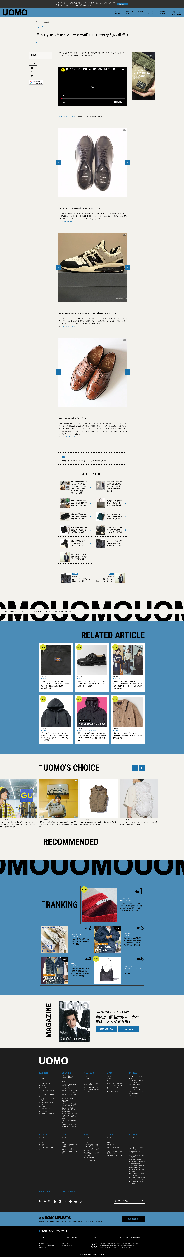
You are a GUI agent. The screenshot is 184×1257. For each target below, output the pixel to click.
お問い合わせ (65, 1243)
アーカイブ (38, 27)
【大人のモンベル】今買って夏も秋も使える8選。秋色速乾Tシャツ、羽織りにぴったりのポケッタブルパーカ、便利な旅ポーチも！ (91, 736)
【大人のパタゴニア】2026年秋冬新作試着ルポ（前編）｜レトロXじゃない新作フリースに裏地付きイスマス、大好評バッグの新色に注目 (80, 972)
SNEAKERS (140, 11)
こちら (129, 1247)
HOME (6, 611)
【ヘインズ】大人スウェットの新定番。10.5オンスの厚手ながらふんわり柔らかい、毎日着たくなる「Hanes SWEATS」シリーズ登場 (55, 736)
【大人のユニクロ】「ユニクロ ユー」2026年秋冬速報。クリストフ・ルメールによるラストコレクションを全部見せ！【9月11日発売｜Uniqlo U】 (131, 907)
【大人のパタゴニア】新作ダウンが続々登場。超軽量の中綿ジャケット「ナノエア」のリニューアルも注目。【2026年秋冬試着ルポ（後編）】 (133, 941)
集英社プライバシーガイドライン (47, 1245)
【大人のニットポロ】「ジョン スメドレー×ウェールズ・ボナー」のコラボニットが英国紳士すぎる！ (127, 735)
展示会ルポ (128, 935)
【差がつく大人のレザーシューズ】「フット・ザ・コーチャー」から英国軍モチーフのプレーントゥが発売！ (91, 684)
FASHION (117, 11)
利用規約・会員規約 (67, 1245)
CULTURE (163, 14)
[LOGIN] (173, 11)
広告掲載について (43, 1247)
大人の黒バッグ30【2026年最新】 (132, 969)
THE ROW (127, 973)
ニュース (81, 678)
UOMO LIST (129, 11)
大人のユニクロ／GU (127, 900)
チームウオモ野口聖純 (67, 326)
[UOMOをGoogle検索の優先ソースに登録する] (36, 82)
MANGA (162, 11)
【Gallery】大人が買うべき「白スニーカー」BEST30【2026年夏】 (80, 941)
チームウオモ (31, 611)
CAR (127, 14)
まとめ (44, 678)
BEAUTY (117, 14)
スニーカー (40, 42)
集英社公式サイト (43, 1243)
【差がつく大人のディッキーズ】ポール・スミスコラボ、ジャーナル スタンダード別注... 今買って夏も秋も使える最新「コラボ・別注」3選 (55, 685)
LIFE (138, 14)
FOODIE (150, 14)
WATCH (150, 11)
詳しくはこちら (123, 4)
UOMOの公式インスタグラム (68, 116)
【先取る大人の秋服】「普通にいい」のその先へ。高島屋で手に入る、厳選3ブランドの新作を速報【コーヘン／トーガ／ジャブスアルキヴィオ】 (127, 685)
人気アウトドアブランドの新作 (87, 730)
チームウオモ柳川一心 (67, 437)
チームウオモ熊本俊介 (66, 221)
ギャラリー (75, 936)
